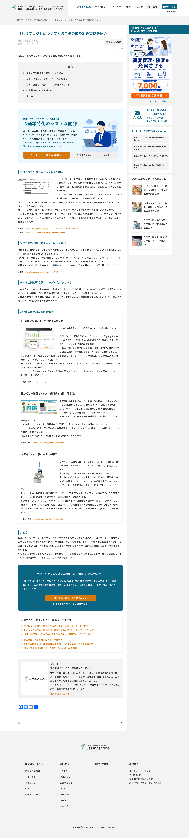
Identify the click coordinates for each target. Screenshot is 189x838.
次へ (120, 722)
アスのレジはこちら (162, 101)
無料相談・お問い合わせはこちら (70, 597)
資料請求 (152, 6)
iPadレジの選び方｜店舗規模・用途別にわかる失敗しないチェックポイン (59, 630)
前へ (20, 722)
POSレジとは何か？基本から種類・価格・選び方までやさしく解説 (56, 626)
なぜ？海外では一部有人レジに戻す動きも (46, 78)
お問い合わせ (169, 7)
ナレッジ (138, 6)
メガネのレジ (66, 782)
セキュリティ (116, 6)
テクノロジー (101, 6)
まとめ (29, 96)
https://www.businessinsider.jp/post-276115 (41, 272)
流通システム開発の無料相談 (47, 155)
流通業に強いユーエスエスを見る (95, 155)
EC (116, 48)
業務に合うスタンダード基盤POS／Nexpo (150, 138)
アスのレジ (65, 776)
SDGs (129, 6)
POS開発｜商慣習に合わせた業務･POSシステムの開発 (50, 647)
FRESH (63, 788)
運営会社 (133, 763)
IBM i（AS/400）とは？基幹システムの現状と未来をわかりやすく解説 (58, 633)
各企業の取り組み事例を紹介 (40, 90)
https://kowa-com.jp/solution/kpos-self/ (48, 442)
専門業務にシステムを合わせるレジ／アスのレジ (151, 148)
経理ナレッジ (31, 794)
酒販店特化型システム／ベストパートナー (151, 166)
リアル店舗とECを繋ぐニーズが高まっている (48, 84)
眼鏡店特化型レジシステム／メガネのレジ (151, 157)
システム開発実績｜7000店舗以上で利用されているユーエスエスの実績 (58, 643)
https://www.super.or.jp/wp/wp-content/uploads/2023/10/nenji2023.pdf (52, 228)
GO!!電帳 (64, 794)
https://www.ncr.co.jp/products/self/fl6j (48, 519)
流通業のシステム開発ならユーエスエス (43, 640)
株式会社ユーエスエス (61, 693)
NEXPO (63, 771)
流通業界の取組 (84, 6)
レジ (121, 48)
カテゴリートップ (34, 763)
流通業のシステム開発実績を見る (71, 604)
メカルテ (64, 806)
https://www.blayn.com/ (42, 382)
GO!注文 (64, 800)
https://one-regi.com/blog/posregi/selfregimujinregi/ (45, 232)
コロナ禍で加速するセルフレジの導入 (44, 72)
